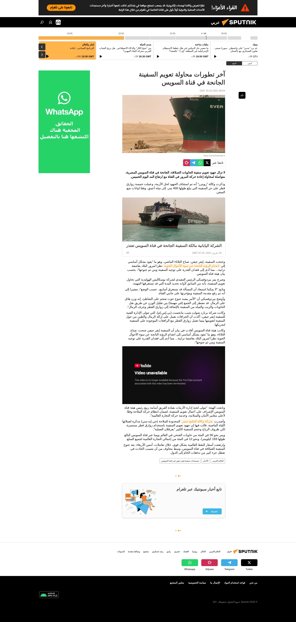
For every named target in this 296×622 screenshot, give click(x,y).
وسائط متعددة (134, 551)
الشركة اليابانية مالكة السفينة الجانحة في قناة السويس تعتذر (174, 245)
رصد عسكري (157, 551)
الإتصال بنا (215, 582)
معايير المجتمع (177, 582)
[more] (127, 252)
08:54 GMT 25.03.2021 (212, 90)
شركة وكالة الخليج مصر (197, 421)
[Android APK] (49, 595)
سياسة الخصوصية (197, 582)
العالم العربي (218, 461)
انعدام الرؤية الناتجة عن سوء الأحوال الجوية (192, 266)
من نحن (253, 582)
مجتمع (146, 551)
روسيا (194, 551)
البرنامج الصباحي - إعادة (82, 48)
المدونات (121, 551)
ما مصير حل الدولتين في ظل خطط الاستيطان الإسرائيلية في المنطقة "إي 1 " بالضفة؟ (185, 49)
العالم (203, 551)
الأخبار (205, 461)
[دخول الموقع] (50, 22)
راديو (169, 551)
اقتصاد (186, 551)
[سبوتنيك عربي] (240, 26)
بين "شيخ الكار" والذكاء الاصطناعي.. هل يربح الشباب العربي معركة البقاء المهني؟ (125, 49)
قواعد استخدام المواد (234, 582)
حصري (177, 551)
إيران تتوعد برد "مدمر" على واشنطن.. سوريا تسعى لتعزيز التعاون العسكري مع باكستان (240, 49)
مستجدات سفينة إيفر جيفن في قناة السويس (180, 461)
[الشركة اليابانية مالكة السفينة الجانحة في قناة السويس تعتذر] (173, 219)
